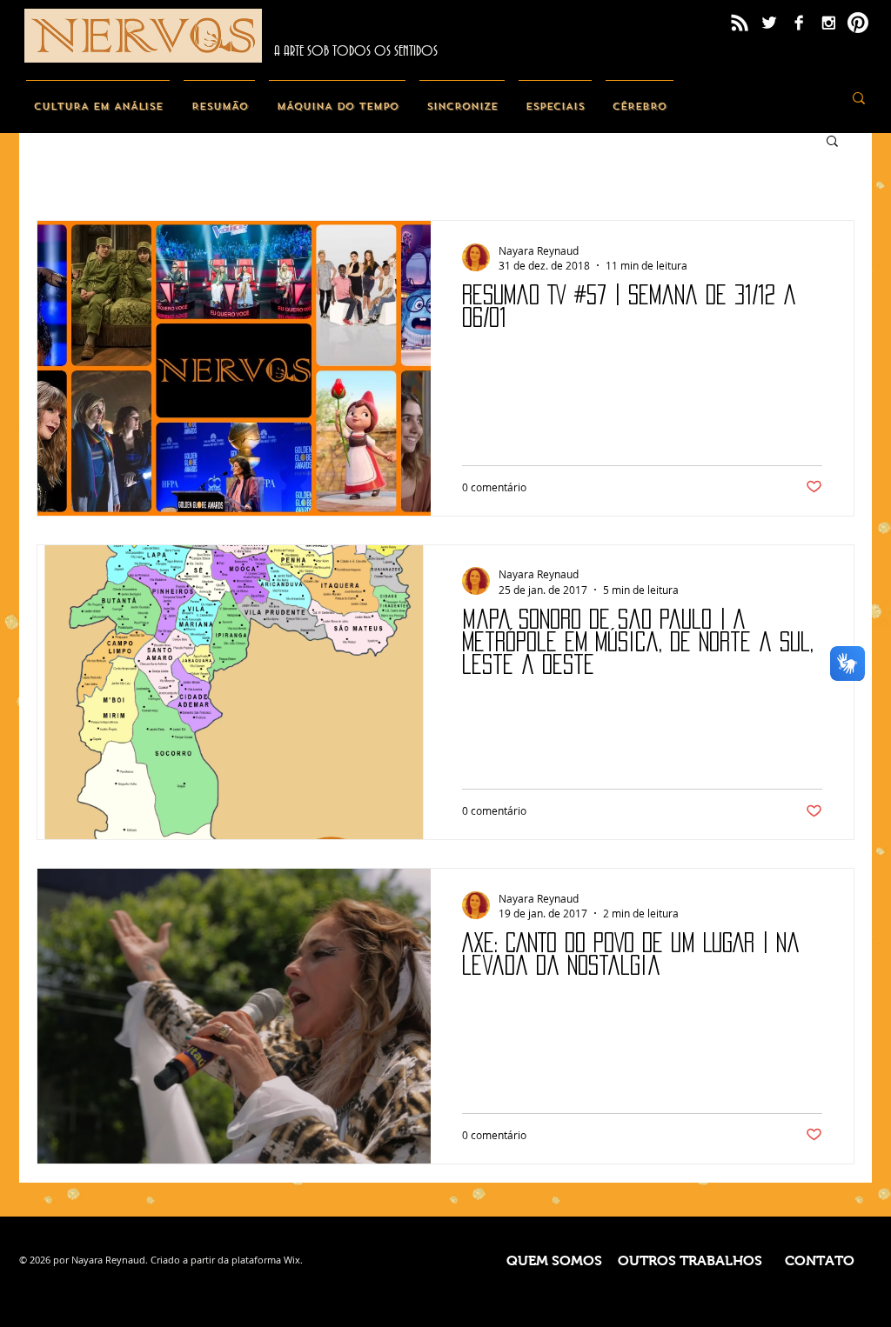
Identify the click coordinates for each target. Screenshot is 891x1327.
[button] (832, 142)
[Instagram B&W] (828, 23)
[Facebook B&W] (799, 23)
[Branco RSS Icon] (740, 23)
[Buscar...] (859, 98)
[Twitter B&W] (769, 23)
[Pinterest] (858, 23)
